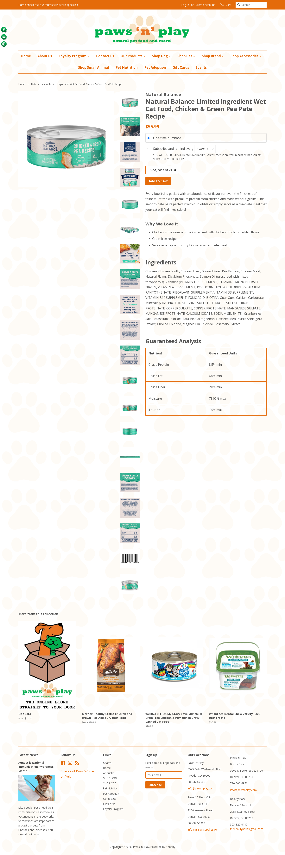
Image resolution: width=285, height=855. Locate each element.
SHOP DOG (110, 778)
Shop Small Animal (93, 67)
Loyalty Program (73, 56)
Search (107, 763)
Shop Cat (185, 56)
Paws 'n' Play (141, 847)
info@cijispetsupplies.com (203, 829)
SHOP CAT (109, 783)
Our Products (132, 56)
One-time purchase (167, 138)
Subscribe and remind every (173, 149)
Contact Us (109, 798)
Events (201, 67)
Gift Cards (181, 67)
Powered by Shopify (162, 847)
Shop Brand (212, 56)
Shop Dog (160, 56)
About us (44, 56)
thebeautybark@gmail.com (246, 829)
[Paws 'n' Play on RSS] (77, 763)
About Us (108, 773)
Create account (205, 5)
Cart (228, 5)
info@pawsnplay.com (201, 788)
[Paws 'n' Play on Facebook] (63, 763)
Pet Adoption (155, 67)
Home (26, 56)
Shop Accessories (245, 56)
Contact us (105, 56)
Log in (185, 5)
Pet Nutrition (127, 67)
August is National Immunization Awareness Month (36, 767)
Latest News (28, 755)
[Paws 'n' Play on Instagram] (70, 763)
